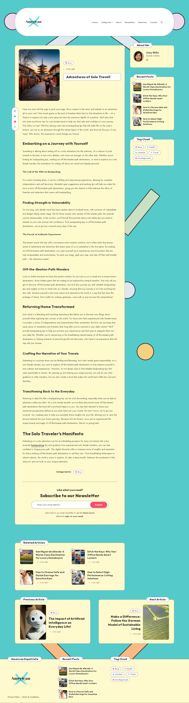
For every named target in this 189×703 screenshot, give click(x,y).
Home (95, 22)
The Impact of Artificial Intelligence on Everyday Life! (66, 622)
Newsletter (130, 22)
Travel (156, 152)
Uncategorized (144, 158)
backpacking (37, 445)
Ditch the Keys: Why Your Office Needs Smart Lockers (101, 554)
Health (152, 147)
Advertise (142, 22)
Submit (98, 504)
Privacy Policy (13, 697)
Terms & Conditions (30, 697)
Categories (106, 22)
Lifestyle (141, 152)
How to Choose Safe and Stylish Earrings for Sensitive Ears (50, 575)
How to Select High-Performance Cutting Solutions (100, 575)
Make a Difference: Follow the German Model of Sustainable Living (124, 623)
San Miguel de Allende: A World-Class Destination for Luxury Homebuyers (50, 554)
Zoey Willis (152, 52)
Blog (70, 63)
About (118, 22)
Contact (153, 22)
